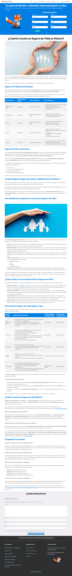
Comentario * (7, 504)
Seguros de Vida (8, 553)
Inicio (5, 35)
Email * (6, 522)
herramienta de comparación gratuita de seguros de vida (23, 487)
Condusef (21, 285)
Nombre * (6, 518)
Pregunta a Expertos (51, 1)
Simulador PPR (8, 550)
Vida (35, 1)
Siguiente (37, 30)
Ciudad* (52, 25)
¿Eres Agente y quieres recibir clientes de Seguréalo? (57, 548)
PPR (31, 1)
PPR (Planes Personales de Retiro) (12, 547)
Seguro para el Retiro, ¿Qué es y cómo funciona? (13, 565)
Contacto (28, 556)
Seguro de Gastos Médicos (11, 556)
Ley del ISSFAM (28, 436)
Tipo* (52, 19)
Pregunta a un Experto (10, 559)
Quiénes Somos (29, 547)
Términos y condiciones (31, 550)
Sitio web (6, 526)
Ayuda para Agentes (65, 1)
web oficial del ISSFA (61, 408)
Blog (58, 1)
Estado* (33, 25)
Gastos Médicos (41, 1)
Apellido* (52, 14)
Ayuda (8, 35)
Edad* (33, 19)
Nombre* (33, 14)
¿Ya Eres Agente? (56, 553)
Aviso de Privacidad (30, 553)
